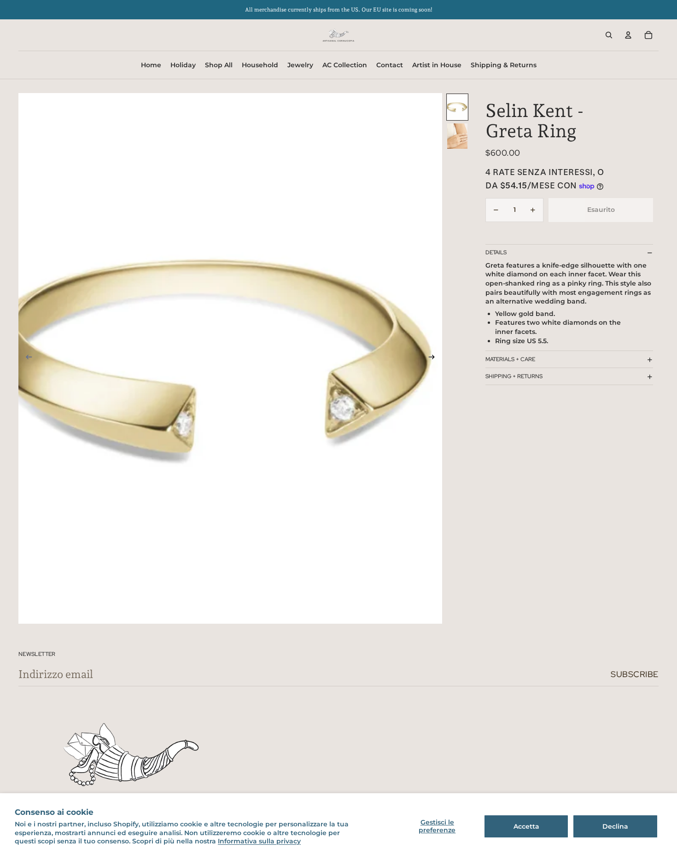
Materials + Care (510, 359)
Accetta (526, 826)
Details (496, 253)
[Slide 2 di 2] (457, 136)
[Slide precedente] (26, 358)
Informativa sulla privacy (259, 841)
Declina (615, 826)
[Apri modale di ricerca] (609, 35)
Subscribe (635, 674)
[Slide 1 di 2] (457, 107)
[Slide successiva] (434, 358)
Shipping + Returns (514, 376)
